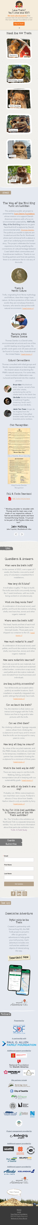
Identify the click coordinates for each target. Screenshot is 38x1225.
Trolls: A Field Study (19, 830)
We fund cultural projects (17, 16)
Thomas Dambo (27, 230)
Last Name (8, 873)
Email (6, 856)
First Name (8, 864)
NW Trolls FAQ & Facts (21, 499)
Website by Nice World (19, 1219)
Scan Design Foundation (24, 213)
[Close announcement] (19, 28)
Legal (19, 1212)
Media (19, 1210)
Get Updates (19, 884)
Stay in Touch (19, 24)
